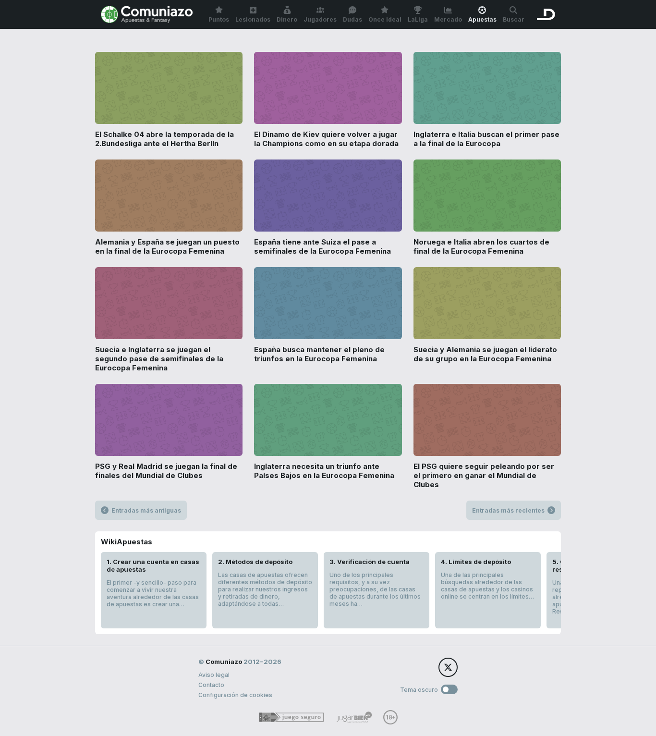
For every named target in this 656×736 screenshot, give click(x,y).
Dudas (352, 19)
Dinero (287, 19)
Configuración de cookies (235, 695)
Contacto (211, 684)
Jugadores (320, 19)
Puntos (218, 19)
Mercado (448, 19)
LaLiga (418, 19)
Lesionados (252, 19)
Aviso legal (214, 674)
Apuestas (482, 19)
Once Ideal (384, 19)
